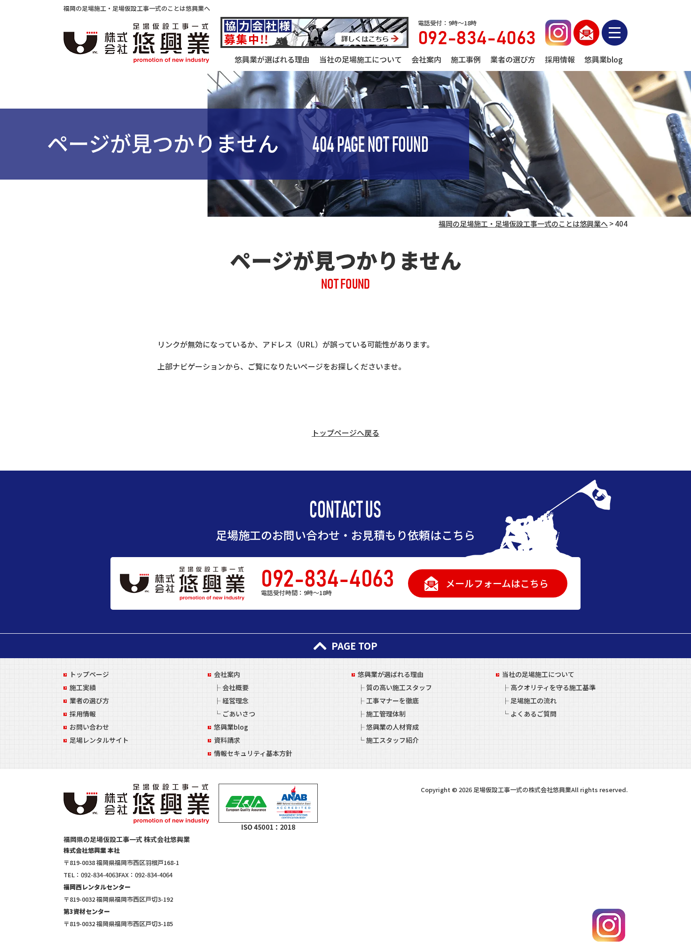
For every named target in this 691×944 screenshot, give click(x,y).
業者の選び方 (512, 59)
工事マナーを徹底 (392, 700)
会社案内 (426, 59)
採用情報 (560, 59)
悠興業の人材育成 (392, 727)
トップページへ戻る (345, 432)
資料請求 (227, 740)
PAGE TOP (354, 646)
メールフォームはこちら (497, 583)
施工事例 (466, 59)
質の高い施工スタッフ (399, 687)
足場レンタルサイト (99, 740)
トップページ (89, 674)
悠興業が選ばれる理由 (272, 59)
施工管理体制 (386, 713)
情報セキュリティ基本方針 (253, 753)
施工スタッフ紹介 (392, 740)
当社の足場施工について (360, 59)
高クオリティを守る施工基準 (553, 687)
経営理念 (235, 700)
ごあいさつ (238, 713)
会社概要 (235, 687)
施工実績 (83, 687)
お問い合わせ (89, 727)
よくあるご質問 (533, 713)
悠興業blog (603, 59)
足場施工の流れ (533, 700)
